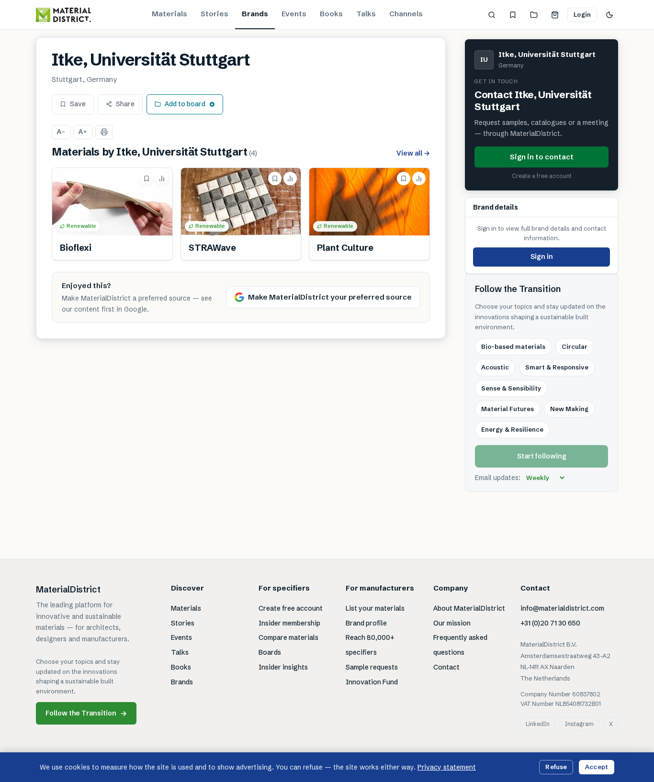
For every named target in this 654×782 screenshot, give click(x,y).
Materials (169, 13)
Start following (541, 456)
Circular (574, 346)
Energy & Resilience (512, 429)
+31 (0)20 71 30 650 (550, 623)
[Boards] (533, 14)
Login (582, 14)
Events (294, 13)
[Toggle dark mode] (609, 14)
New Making (569, 409)
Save (78, 104)
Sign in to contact (542, 156)
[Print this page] (104, 132)
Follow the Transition (86, 713)
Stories (214, 13)
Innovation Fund (372, 682)
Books (331, 13)
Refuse (556, 767)
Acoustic (495, 367)
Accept (596, 767)
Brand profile (366, 623)
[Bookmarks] (512, 14)
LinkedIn (538, 723)
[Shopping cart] (555, 14)
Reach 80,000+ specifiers (370, 645)
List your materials (375, 608)
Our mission (452, 623)
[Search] (491, 14)
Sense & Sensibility (511, 388)
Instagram (579, 723)
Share (125, 104)
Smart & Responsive (556, 367)
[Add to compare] (162, 178)
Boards (270, 652)
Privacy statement (446, 767)
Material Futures (507, 409)
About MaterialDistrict (469, 608)
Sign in (541, 256)
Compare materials (288, 637)
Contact (446, 667)
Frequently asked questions (460, 645)
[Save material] (146, 178)
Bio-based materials (513, 346)
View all (413, 153)
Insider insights (283, 667)
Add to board (185, 104)
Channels (406, 13)
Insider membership (289, 623)
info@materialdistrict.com (562, 608)
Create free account (291, 608)
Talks (366, 13)
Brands (255, 13)
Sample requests (372, 667)
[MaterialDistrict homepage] (63, 15)
